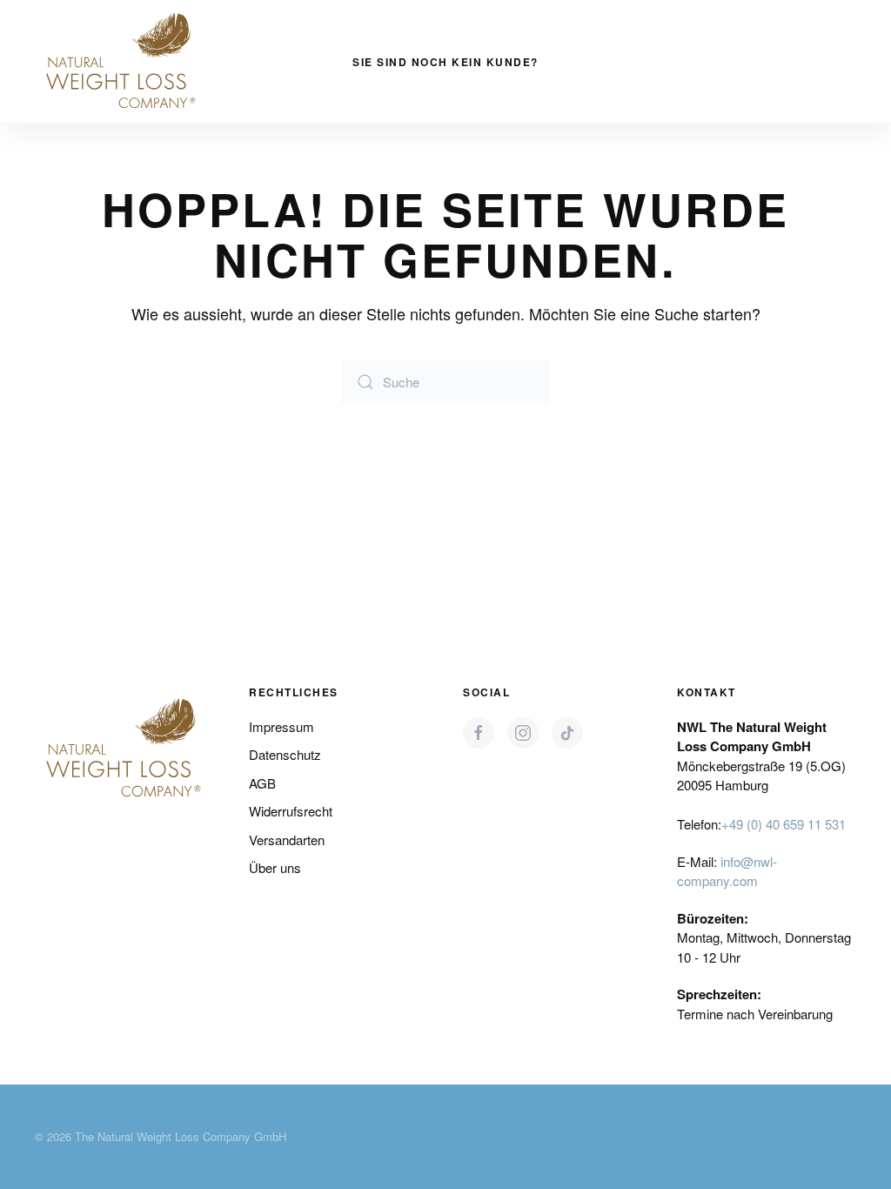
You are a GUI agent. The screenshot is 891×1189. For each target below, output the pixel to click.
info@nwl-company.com (727, 871)
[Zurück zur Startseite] (122, 61)
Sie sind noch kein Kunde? (445, 62)
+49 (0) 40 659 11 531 (783, 824)
